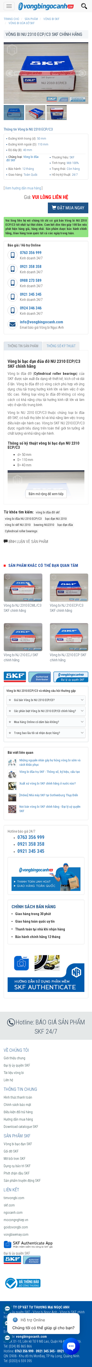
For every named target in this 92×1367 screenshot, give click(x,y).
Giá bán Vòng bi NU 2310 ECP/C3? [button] (32, 700)
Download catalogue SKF (21, 1127)
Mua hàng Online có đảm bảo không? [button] (34, 722)
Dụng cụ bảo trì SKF (17, 1166)
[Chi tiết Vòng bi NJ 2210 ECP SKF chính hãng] (69, 637)
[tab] (46, 700)
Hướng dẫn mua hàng (18, 1119)
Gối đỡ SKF (11, 1151)
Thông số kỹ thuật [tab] (61, 346)
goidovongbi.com (16, 1227)
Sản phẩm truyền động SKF (22, 1181)
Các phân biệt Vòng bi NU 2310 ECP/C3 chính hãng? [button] (43, 711)
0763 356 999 (30, 252)
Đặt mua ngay (70, 207)
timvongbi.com (14, 1198)
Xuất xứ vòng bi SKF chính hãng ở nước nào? (47, 783)
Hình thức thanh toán (18, 1097)
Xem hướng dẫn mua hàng (23, 188)
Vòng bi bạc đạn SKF (18, 1144)
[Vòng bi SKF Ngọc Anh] (46, 6)
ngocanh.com (13, 1212)
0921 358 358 (30, 266)
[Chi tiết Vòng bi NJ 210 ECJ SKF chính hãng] (23, 637)
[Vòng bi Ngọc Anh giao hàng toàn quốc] (46, 970)
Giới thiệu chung (14, 1058)
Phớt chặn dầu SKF (17, 1173)
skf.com (9, 1205)
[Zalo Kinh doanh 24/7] (7, 1311)
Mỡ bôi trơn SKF (15, 1159)
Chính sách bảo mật (17, 1105)
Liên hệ (8, 1080)
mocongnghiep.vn (16, 1220)
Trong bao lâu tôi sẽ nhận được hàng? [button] (35, 733)
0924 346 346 (30, 308)
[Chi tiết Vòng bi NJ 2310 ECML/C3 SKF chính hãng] (23, 588)
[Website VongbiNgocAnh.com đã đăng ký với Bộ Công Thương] (22, 1283)
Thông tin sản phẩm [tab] (23, 346)
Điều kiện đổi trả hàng (18, 1112)
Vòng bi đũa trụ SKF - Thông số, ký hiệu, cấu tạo (49, 772)
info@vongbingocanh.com (41, 322)
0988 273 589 (30, 280)
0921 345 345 (30, 294)
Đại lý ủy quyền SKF (17, 1065)
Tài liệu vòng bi (14, 1073)
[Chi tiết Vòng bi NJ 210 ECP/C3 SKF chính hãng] (69, 588)
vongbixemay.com (16, 1234)
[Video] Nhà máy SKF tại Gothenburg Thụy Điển (48, 795)
